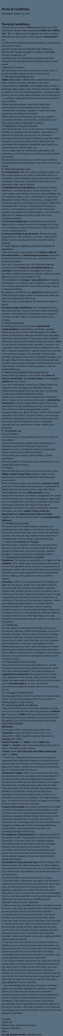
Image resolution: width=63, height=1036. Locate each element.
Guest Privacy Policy (20, 474)
